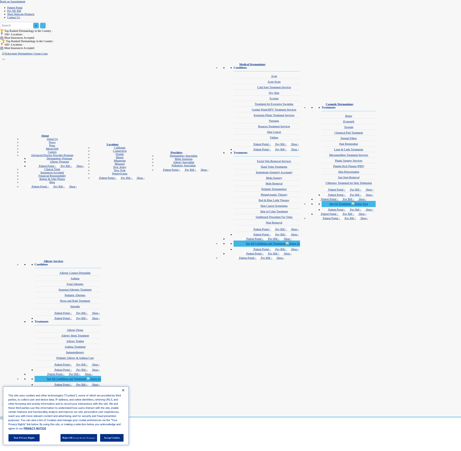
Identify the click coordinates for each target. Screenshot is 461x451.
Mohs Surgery (274, 177)
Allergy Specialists (183, 162)
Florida (120, 154)
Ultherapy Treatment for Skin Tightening (349, 183)
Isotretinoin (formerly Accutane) (274, 172)
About (45, 135)
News (52, 142)
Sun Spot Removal (348, 177)
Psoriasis (274, 120)
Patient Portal (14, 7)
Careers (52, 152)
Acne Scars (274, 81)
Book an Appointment (12, 1)
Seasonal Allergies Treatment (75, 289)
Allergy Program (59, 161)
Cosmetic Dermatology (339, 104)
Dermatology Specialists (183, 155)
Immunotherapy (75, 352)
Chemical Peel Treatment (348, 132)
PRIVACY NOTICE (35, 428)
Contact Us (13, 17)
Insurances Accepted (52, 172)
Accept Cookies (112, 437)
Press (52, 145)
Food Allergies (75, 284)
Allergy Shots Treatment (75, 335)
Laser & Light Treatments (348, 149)
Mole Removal (274, 183)
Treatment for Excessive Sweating (274, 104)
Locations (112, 144)
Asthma (75, 278)
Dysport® (348, 121)
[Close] (123, 390)
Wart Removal (274, 222)
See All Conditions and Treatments (266, 243)
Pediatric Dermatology (274, 189)
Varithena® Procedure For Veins (274, 217)
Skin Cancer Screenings (274, 205)
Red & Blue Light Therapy (274, 200)
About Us (52, 139)
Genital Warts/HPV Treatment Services (274, 109)
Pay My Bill (14, 10)
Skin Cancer (274, 132)
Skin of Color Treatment (274, 211)
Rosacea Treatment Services (274, 126)
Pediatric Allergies (75, 295)
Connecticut (120, 150)
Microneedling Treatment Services (348, 155)
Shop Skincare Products (20, 14)
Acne (274, 76)
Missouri (120, 163)
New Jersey (119, 167)
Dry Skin (274, 92)
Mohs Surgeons (184, 159)
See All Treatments (341, 203)
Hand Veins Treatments (274, 166)
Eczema (274, 98)
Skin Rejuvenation (348, 171)
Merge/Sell (52, 148)
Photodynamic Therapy (274, 194)
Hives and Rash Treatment (75, 300)
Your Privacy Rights (24, 437)
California (119, 147)
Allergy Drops (75, 330)
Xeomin (348, 127)
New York (120, 170)
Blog (52, 182)
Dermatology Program (59, 158)
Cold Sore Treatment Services (274, 87)
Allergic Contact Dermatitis (75, 272)
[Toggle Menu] (3, 59)
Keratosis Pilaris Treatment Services (274, 115)
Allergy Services (53, 261)
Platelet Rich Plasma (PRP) (348, 166)
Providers (176, 152)
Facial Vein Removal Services (274, 161)
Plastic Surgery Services (348, 160)
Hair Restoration (348, 143)
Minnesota (120, 160)
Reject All (78, 437)
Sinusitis (75, 306)
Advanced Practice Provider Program (52, 155)
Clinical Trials (52, 169)
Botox (348, 115)
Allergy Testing (75, 341)
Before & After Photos (52, 179)
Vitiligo (274, 137)
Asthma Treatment (75, 346)
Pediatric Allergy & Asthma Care (75, 357)
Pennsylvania (119, 173)
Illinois (120, 157)
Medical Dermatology (252, 64)
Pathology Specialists (184, 165)
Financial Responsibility (52, 175)
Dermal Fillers (349, 138)
